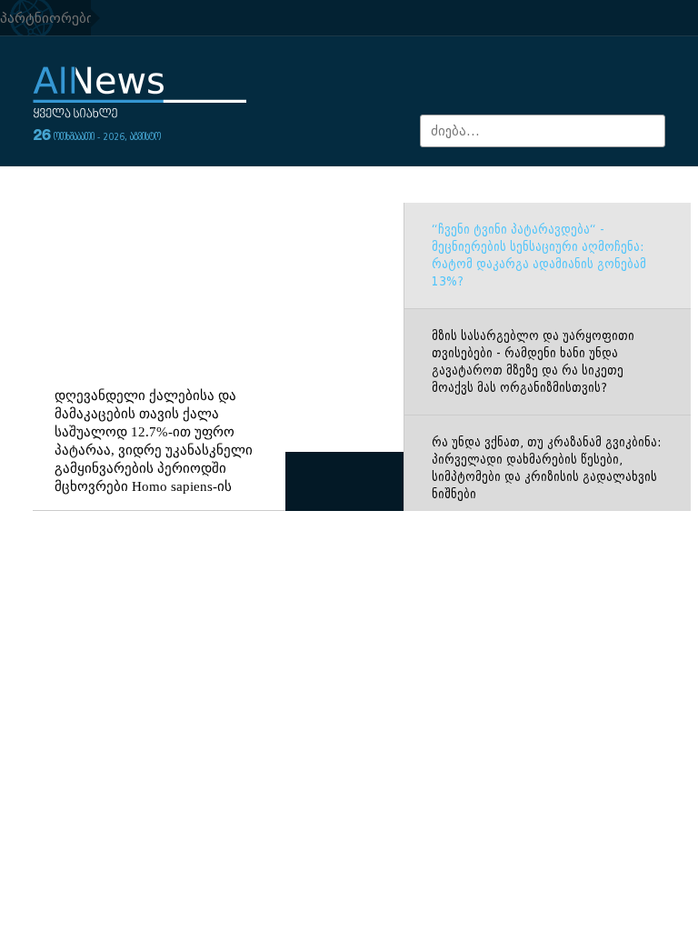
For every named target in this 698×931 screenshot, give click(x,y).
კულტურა (399, 186)
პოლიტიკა (629, 186)
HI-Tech (352, 203)
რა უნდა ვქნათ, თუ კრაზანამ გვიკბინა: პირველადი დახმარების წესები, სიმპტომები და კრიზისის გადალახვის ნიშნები (546, 541)
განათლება (299, 186)
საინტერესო (554, 186)
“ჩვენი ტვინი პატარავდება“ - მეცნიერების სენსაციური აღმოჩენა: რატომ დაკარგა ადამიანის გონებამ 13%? (539, 328)
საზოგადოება (78, 186)
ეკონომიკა (159, 186)
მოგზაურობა (473, 186)
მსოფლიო (227, 186)
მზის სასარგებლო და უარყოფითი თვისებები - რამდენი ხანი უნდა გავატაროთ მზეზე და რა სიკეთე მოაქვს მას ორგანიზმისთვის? (533, 434)
